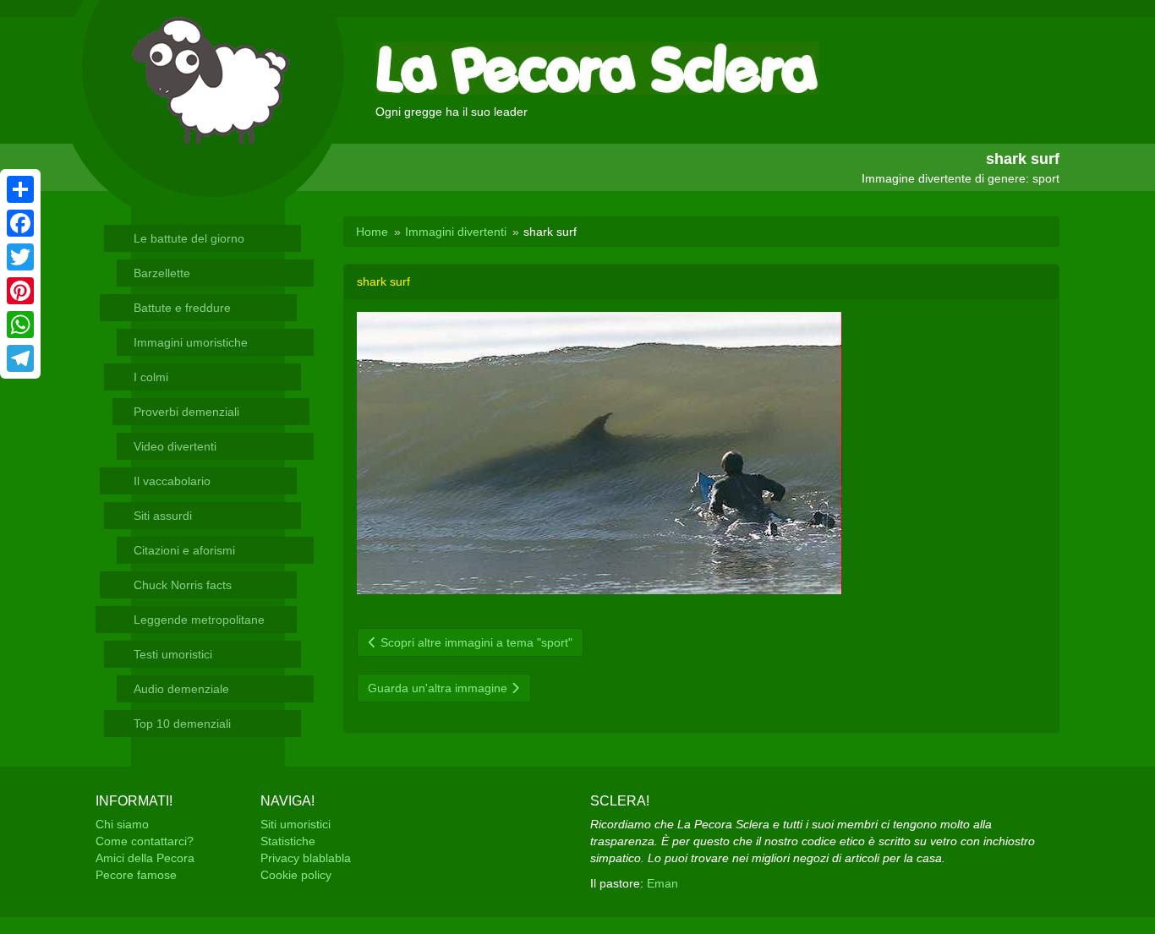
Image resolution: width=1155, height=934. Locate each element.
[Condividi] (20, 189)
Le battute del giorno (189, 238)
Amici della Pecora (145, 858)
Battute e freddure (182, 307)
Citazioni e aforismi (184, 550)
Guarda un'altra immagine (439, 688)
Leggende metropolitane (199, 619)
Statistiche (287, 841)
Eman (662, 883)
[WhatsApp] (20, 324)
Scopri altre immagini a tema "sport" (474, 642)
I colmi (151, 377)
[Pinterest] (20, 291)
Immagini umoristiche (191, 342)
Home (372, 231)
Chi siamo (122, 824)
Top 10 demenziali (182, 723)
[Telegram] (20, 358)
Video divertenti (175, 446)
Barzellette (162, 273)
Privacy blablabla (305, 858)
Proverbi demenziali (186, 411)
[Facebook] (20, 223)
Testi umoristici (173, 654)
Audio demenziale (181, 689)
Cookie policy (295, 875)
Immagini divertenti (455, 231)
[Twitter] (20, 257)
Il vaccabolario (172, 481)
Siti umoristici (295, 824)
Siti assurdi (163, 515)
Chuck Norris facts (183, 585)
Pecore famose (136, 875)
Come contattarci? (145, 841)
